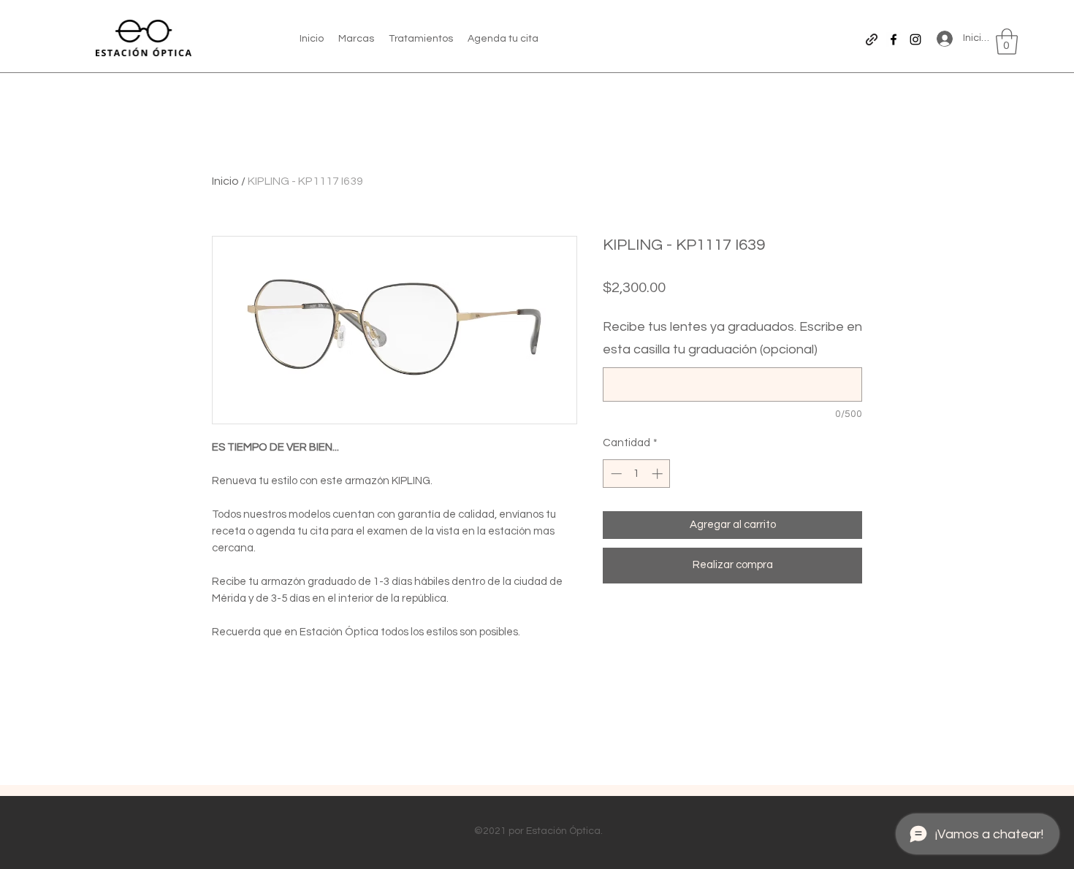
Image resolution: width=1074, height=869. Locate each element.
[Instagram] (915, 39)
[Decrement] (615, 473)
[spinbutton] (637, 473)
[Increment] (659, 473)
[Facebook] (893, 39)
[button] (1007, 41)
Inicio (225, 181)
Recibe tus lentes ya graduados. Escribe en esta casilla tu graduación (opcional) (732, 338)
